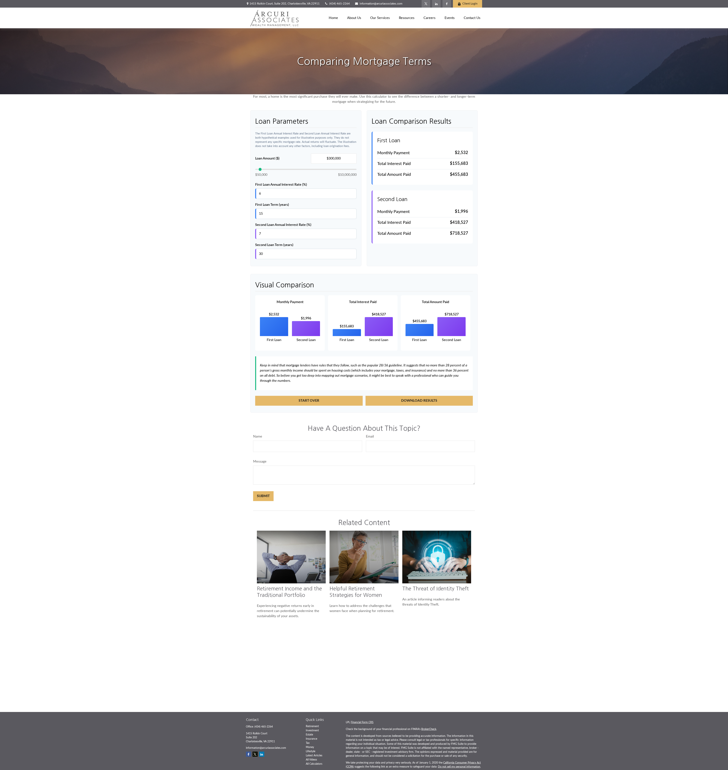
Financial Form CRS (362, 722)
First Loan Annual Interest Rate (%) (281, 184)
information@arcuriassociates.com (381, 3)
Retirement (312, 726)
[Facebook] (446, 4)
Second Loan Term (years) (274, 245)
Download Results (419, 400)
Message (260, 461)
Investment (312, 730)
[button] (333, 18)
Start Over (309, 400)
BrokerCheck (428, 729)
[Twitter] (426, 4)
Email (370, 436)
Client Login (469, 3)
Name (257, 436)
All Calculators (314, 764)
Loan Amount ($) (267, 158)
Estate (309, 734)
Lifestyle (310, 751)
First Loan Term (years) (272, 205)
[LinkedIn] (436, 4)
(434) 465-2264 (339, 3)
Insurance (311, 739)
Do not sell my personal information (459, 766)
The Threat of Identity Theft (435, 588)
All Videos (311, 759)
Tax (308, 743)
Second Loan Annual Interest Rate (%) (283, 225)
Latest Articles (314, 755)
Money (310, 747)
